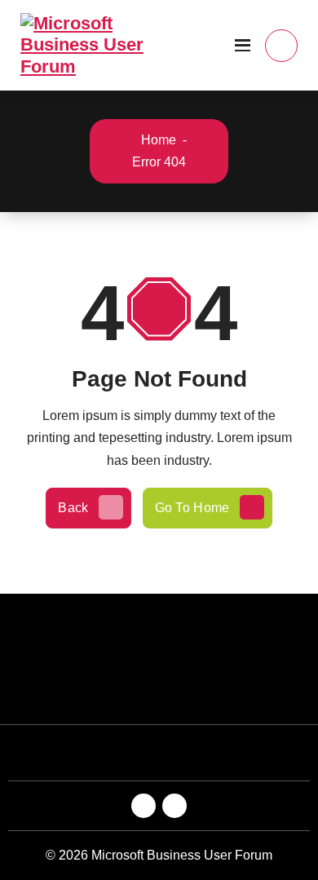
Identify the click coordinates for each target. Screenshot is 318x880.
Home (157, 140)
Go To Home (192, 508)
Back (73, 508)
